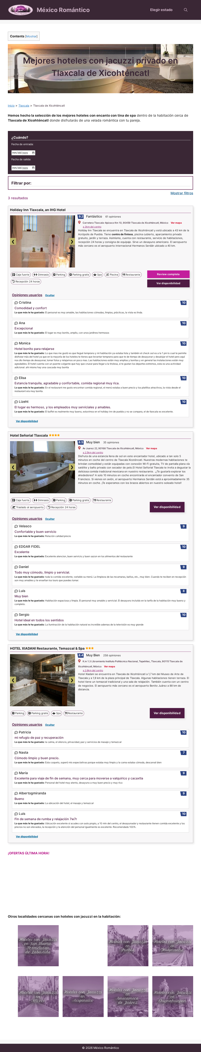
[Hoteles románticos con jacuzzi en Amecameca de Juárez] (128, 996)
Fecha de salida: (21, 159)
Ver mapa (176, 222)
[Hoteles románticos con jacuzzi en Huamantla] (172, 945)
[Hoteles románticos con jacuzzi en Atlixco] (38, 996)
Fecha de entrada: (22, 144)
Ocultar (50, 295)
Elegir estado (161, 10)
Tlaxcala (23, 105)
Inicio (11, 105)
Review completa (168, 274)
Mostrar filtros (182, 193)
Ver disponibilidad (168, 283)
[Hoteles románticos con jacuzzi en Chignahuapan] (172, 996)
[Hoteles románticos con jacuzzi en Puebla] (128, 945)
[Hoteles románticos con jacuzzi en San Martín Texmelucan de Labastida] (38, 945)
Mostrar (31, 36)
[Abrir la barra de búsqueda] (185, 10)
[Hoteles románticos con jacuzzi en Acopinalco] (83, 996)
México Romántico (63, 9)
